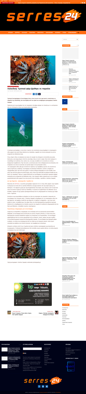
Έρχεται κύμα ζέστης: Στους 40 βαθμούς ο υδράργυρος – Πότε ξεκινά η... (69, 259)
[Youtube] (43, 386)
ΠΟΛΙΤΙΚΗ (32, 32)
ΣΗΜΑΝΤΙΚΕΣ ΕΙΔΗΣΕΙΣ (14, 86)
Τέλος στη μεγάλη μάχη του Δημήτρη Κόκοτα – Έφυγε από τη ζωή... (70, 222)
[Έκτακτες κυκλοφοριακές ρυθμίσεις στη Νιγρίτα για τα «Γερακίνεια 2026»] (65, 70)
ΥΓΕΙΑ (64, 32)
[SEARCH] (77, 39)
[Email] (47, 386)
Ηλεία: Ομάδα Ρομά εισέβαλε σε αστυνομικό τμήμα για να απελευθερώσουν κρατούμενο (70, 296)
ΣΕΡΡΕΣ (17, 32)
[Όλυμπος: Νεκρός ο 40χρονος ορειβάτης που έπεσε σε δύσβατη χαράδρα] (70, 232)
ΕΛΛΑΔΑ (24, 32)
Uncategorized (65, 307)
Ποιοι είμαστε (68, 348)
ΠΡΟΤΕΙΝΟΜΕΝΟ (65, 318)
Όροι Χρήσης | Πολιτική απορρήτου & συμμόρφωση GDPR (73, 350)
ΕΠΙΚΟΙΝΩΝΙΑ (58, 392)
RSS (25, 353)
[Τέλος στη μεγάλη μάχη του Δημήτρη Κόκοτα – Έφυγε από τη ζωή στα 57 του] (70, 214)
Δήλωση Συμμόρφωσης (70, 352)
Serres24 (11, 90)
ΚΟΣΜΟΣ (57, 32)
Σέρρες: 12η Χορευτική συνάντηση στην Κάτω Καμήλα (74, 80)
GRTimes (17, 183)
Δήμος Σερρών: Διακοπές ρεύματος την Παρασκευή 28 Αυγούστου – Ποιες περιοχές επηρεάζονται (69, 62)
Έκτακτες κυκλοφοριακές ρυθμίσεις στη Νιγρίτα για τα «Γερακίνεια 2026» (37, 2)
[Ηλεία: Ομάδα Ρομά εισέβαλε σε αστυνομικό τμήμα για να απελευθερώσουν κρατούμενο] (70, 288)
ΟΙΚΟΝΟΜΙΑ (49, 32)
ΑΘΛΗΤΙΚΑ (40, 32)
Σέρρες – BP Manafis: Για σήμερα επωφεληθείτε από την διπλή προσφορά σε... (70, 198)
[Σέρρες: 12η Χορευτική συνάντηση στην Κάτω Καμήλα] (65, 80)
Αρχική (10, 32)
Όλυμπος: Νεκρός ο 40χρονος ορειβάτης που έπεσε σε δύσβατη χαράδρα (70, 241)
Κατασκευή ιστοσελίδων (43, 392)
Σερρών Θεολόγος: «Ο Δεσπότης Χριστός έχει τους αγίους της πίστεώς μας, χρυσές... (70, 180)
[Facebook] (39, 386)
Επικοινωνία (72, 32)
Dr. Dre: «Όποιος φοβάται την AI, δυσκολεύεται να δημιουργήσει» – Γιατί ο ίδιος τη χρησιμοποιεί (32, 369)
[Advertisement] (33, 46)
